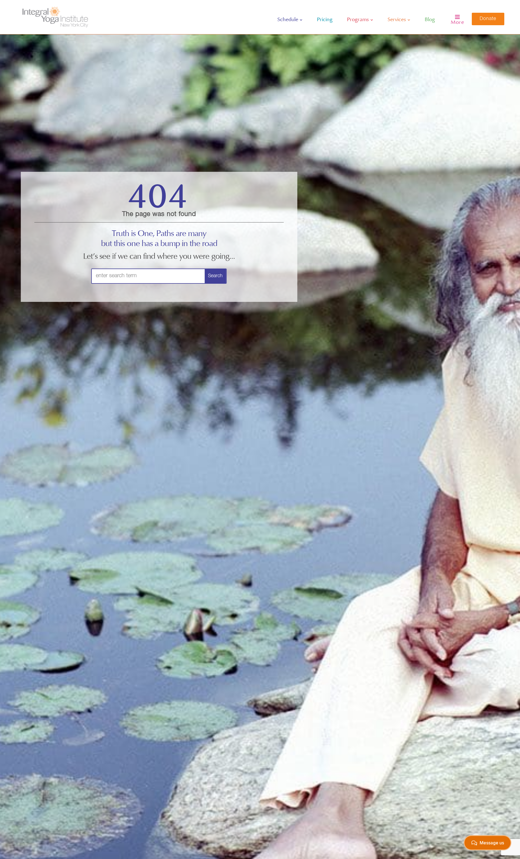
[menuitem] (290, 20)
